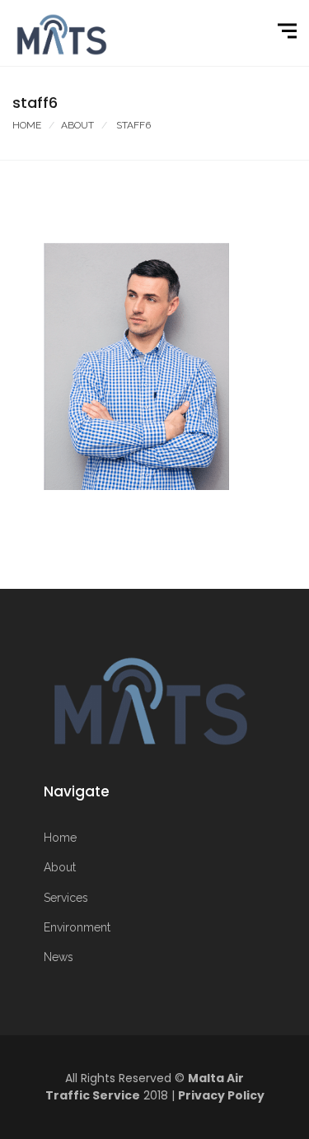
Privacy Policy (221, 1095)
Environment (77, 927)
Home (26, 125)
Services (66, 897)
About (77, 125)
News (58, 957)
